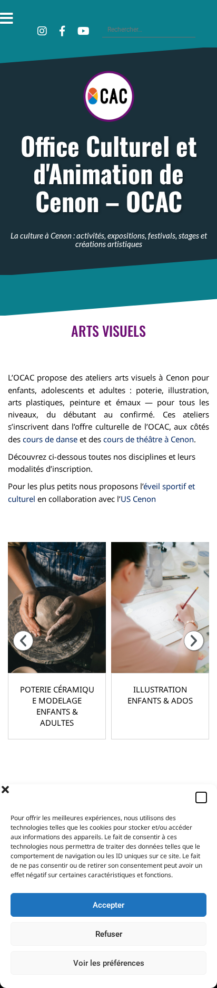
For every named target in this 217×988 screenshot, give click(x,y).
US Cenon (138, 498)
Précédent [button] (23, 641)
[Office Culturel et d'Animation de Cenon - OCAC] (108, 99)
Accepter (108, 905)
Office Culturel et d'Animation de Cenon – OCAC (109, 173)
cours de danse (50, 439)
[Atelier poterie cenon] (57, 607)
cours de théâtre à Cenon (148, 439)
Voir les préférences (108, 963)
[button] (201, 797)
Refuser (108, 934)
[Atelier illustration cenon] (160, 607)
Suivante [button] (194, 641)
